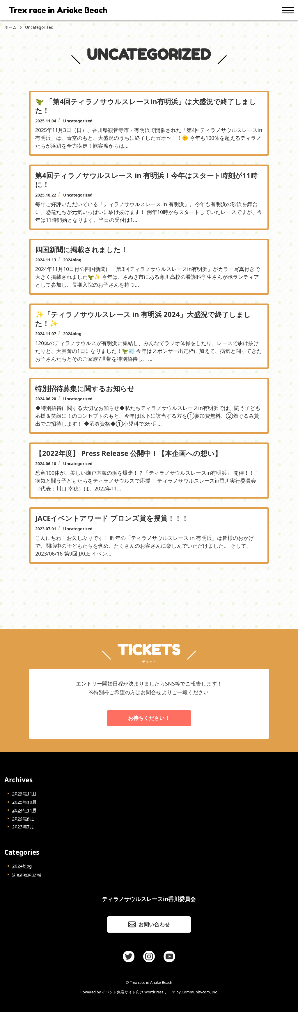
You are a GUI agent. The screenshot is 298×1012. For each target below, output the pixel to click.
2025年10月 (24, 802)
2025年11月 (24, 793)
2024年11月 (24, 810)
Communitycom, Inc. (200, 992)
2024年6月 (23, 818)
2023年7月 (23, 826)
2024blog (22, 866)
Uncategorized (26, 874)
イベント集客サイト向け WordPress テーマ (138, 992)
